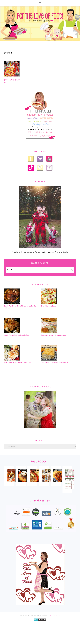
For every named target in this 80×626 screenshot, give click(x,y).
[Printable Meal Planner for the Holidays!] (69, 490)
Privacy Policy (55, 615)
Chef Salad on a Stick (48, 306)
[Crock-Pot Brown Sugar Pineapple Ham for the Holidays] (12, 303)
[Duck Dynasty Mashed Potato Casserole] (49, 360)
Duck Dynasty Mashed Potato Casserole (54, 362)
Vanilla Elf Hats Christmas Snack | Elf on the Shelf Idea (12, 81)
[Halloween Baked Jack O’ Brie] (22, 483)
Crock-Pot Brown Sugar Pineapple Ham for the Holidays (20, 307)
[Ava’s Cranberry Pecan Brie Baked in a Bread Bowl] (57, 483)
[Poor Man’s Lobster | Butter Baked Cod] (12, 360)
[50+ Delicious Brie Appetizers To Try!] (46, 483)
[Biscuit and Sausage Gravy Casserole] (49, 332)
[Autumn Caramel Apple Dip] (34, 483)
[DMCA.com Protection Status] (40, 622)
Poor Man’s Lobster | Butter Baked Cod (17, 362)
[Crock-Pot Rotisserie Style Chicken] (12, 332)
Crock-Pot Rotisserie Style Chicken (16, 335)
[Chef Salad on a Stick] (49, 303)
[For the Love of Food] (40, 41)
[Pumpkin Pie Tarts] (11, 483)
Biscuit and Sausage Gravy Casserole (53, 335)
